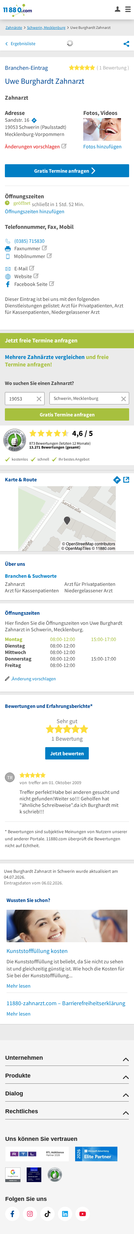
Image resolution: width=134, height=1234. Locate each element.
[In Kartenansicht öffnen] (126, 479)
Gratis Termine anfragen (62, 170)
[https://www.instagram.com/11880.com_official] (30, 1214)
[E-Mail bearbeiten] (31, 268)
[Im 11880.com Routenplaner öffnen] (117, 479)
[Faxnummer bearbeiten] (44, 248)
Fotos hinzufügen (102, 146)
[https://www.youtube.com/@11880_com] (82, 1214)
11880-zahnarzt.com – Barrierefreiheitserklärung (66, 1003)
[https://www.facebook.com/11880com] (12, 1214)
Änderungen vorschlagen (32, 146)
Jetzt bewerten (67, 753)
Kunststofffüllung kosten (37, 951)
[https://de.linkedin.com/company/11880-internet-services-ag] (65, 1214)
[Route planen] (34, 120)
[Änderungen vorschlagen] (63, 146)
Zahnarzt (16, 97)
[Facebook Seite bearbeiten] (51, 283)
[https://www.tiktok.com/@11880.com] (47, 1214)
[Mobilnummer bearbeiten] (49, 255)
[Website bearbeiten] (36, 276)
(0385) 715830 (29, 241)
